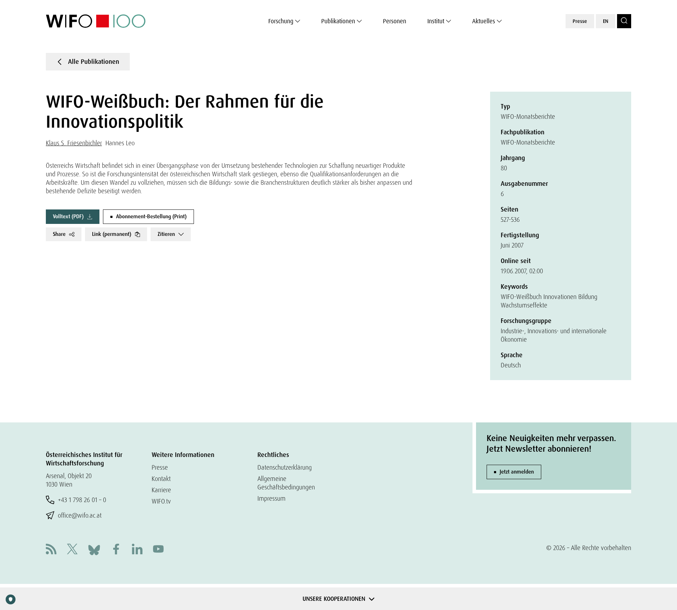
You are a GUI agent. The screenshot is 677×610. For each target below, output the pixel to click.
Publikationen (338, 21)
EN (605, 21)
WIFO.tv (161, 501)
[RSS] (51, 550)
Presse (580, 21)
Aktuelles (483, 21)
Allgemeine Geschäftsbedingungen (286, 483)
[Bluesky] (94, 549)
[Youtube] (158, 550)
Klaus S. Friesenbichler (74, 143)
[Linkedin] (137, 550)
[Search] (624, 21)
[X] (72, 550)
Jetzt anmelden (517, 471)
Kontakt (161, 479)
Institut (435, 21)
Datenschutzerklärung (284, 467)
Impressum (271, 498)
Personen (394, 21)
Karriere (161, 490)
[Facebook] (116, 550)
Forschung (280, 21)
